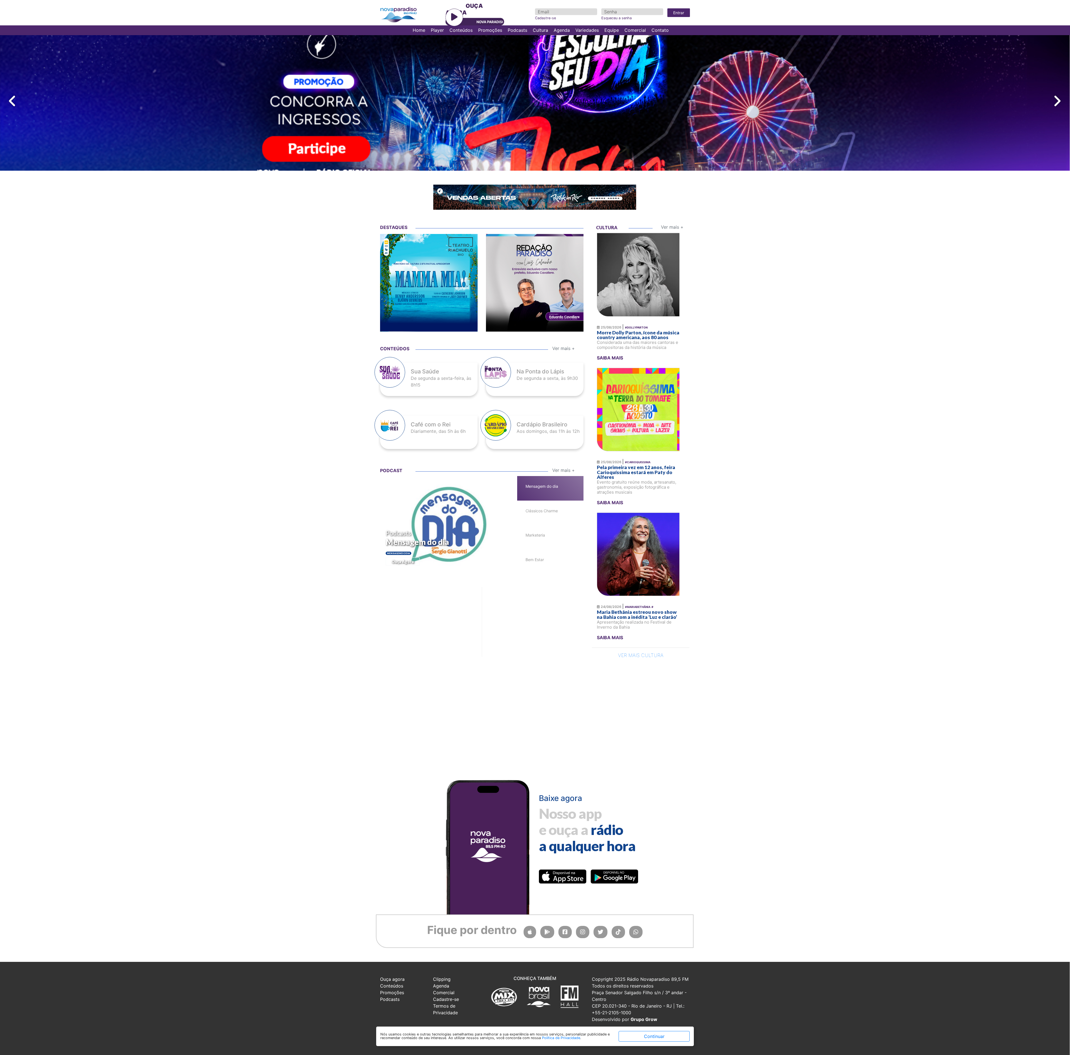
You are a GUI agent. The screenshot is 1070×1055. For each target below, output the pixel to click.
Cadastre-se (545, 18)
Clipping (442, 979)
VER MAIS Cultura (640, 655)
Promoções (490, 30)
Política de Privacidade (561, 1038)
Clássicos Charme (542, 510)
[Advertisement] (422, 596)
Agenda (562, 30)
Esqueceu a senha (616, 18)
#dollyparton (636, 327)
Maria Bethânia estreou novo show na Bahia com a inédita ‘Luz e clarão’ (637, 614)
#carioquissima (637, 462)
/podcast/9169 (534, 290)
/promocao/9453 (429, 290)
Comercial (635, 30)
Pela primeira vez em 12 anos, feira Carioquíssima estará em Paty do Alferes (636, 472)
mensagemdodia (398, 553)
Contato (660, 30)
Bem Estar (535, 559)
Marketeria (535, 535)
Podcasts (517, 30)
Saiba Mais (610, 358)
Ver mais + (672, 227)
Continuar (654, 1036)
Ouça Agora (402, 561)
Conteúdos (461, 30)
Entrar (678, 12)
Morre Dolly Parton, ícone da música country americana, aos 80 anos (638, 335)
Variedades (587, 30)
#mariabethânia (637, 607)
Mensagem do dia (417, 542)
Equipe (611, 30)
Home (419, 30)
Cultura (540, 30)
